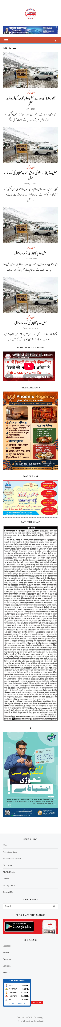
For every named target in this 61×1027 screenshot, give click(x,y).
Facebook (7, 945)
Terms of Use (8, 891)
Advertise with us (10, 851)
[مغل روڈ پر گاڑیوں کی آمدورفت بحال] (30, 225)
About (5, 844)
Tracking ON (21, 1003)
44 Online (12, 1003)
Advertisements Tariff (12, 858)
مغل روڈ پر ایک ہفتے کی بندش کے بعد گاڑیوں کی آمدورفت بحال (30, 175)
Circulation (7, 865)
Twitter (6, 952)
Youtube (6, 972)
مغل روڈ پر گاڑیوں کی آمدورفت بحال (30, 253)
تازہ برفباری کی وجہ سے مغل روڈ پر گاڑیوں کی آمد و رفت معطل (30, 100)
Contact (6, 878)
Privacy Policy (9, 885)
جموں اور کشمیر (30, 92)
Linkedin (7, 965)
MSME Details (9, 871)
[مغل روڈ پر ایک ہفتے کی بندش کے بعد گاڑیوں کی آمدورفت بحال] (30, 145)
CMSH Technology (35, 1017)
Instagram (7, 959)
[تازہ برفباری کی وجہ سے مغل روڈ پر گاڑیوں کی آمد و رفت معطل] (30, 70)
